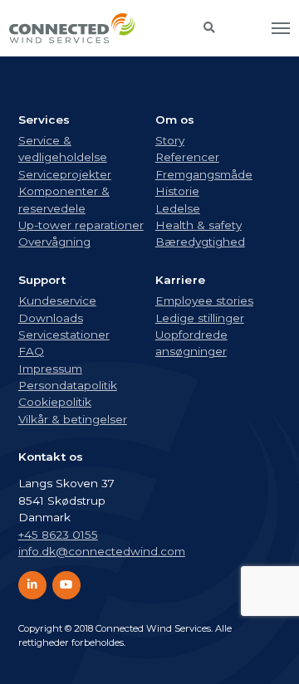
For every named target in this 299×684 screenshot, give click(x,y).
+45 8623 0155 (58, 534)
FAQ (31, 351)
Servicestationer (64, 334)
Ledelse (177, 208)
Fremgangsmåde (203, 174)
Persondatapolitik (67, 385)
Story (169, 140)
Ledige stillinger (199, 318)
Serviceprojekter (64, 174)
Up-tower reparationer (81, 225)
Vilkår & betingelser (72, 419)
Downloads (50, 318)
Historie (177, 191)
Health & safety (198, 225)
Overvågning (54, 241)
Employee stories (204, 300)
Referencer (187, 157)
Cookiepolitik (54, 401)
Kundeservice (57, 300)
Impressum (50, 368)
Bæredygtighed (200, 241)
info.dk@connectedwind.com (101, 551)
